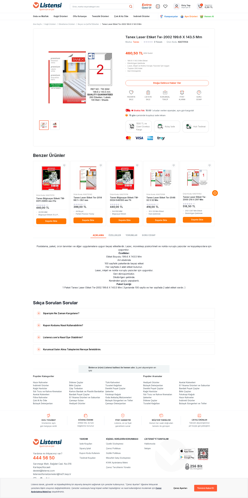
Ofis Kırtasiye (80, 16)
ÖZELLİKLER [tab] (114, 235)
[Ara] (130, 6)
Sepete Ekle (51, 221)
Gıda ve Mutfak (41, 16)
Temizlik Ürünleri (100, 16)
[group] (131, 95)
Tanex (136, 42)
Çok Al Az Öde (121, 16)
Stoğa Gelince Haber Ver (167, 82)
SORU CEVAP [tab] (148, 235)
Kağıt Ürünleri (61, 16)
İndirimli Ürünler (141, 16)
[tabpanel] (124, 267)
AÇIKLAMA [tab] (98, 235)
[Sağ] (215, 193)
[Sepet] (158, 6)
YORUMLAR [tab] (131, 235)
